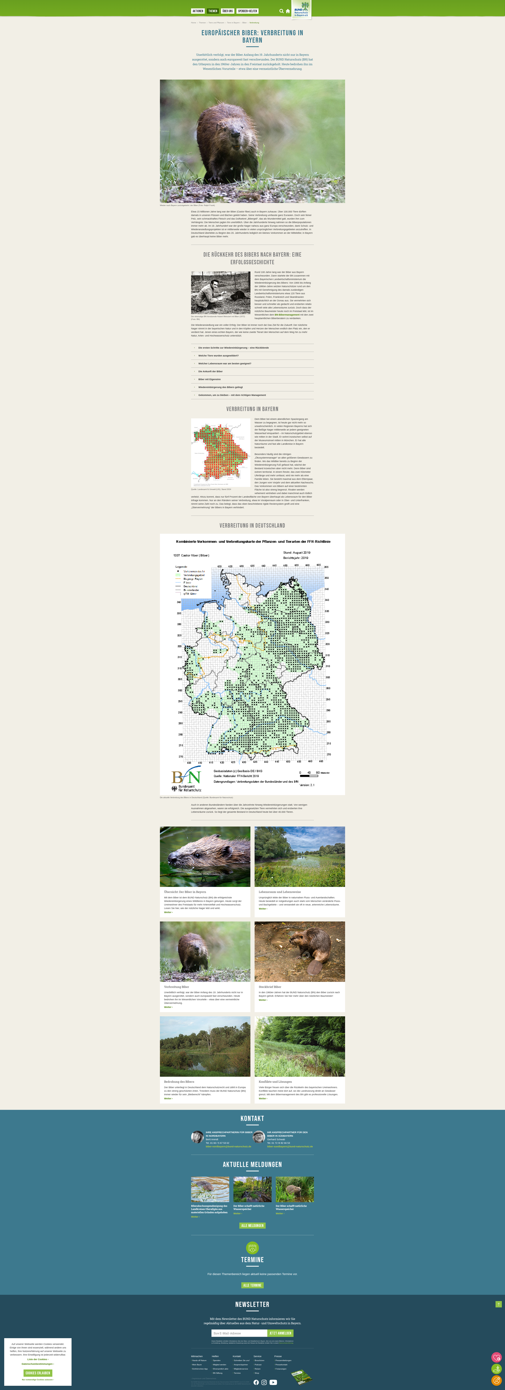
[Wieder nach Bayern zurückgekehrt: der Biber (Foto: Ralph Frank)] (252, 141)
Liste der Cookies (38, 1359)
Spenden (217, 1360)
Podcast (258, 1365)
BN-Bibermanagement (287, 314)
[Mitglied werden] (496, 1380)
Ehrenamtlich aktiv (220, 1369)
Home (193, 23)
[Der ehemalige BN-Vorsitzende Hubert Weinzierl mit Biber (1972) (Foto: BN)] (220, 292)
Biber (244, 23)
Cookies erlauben (38, 1373)
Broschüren (259, 1360)
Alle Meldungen (252, 1225)
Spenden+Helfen (247, 11)
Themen (212, 11)
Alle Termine (252, 1285)
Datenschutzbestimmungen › (38, 1364)
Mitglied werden (219, 1365)
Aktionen (198, 11)
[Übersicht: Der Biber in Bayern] (205, 857)
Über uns (228, 11)
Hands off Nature (199, 1360)
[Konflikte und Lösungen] (300, 1046)
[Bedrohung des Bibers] (205, 1046)
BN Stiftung (217, 1373)
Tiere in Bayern (233, 23)
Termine (237, 1373)
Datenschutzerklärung (286, 1343)
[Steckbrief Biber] (300, 951)
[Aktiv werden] (496, 1369)
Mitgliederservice (241, 1369)
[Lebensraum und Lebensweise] (300, 857)
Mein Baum (197, 1365)
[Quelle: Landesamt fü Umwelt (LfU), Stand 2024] (220, 452)
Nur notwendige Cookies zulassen (38, 1380)
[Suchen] (281, 11)
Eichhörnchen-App (200, 1369)
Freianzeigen (281, 1369)
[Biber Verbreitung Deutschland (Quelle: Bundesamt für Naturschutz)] (252, 664)
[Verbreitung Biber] (205, 951)
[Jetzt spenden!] (496, 1357)
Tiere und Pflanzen (216, 23)
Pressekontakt (281, 1365)
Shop (257, 1373)
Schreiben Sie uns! (242, 1360)
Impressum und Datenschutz (203, 1378)
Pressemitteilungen (283, 1360)
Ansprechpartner (241, 1365)
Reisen (258, 1369)
